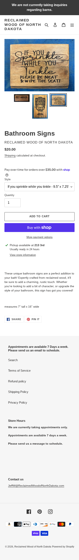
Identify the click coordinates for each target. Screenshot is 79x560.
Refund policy (17, 381)
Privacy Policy (17, 402)
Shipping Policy (18, 391)
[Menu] (72, 24)
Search (13, 360)
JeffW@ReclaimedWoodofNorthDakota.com (36, 485)
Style (7, 179)
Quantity (9, 195)
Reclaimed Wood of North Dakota (22, 24)
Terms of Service (19, 370)
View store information (23, 254)
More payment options (40, 237)
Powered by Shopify (63, 546)
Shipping (10, 155)
